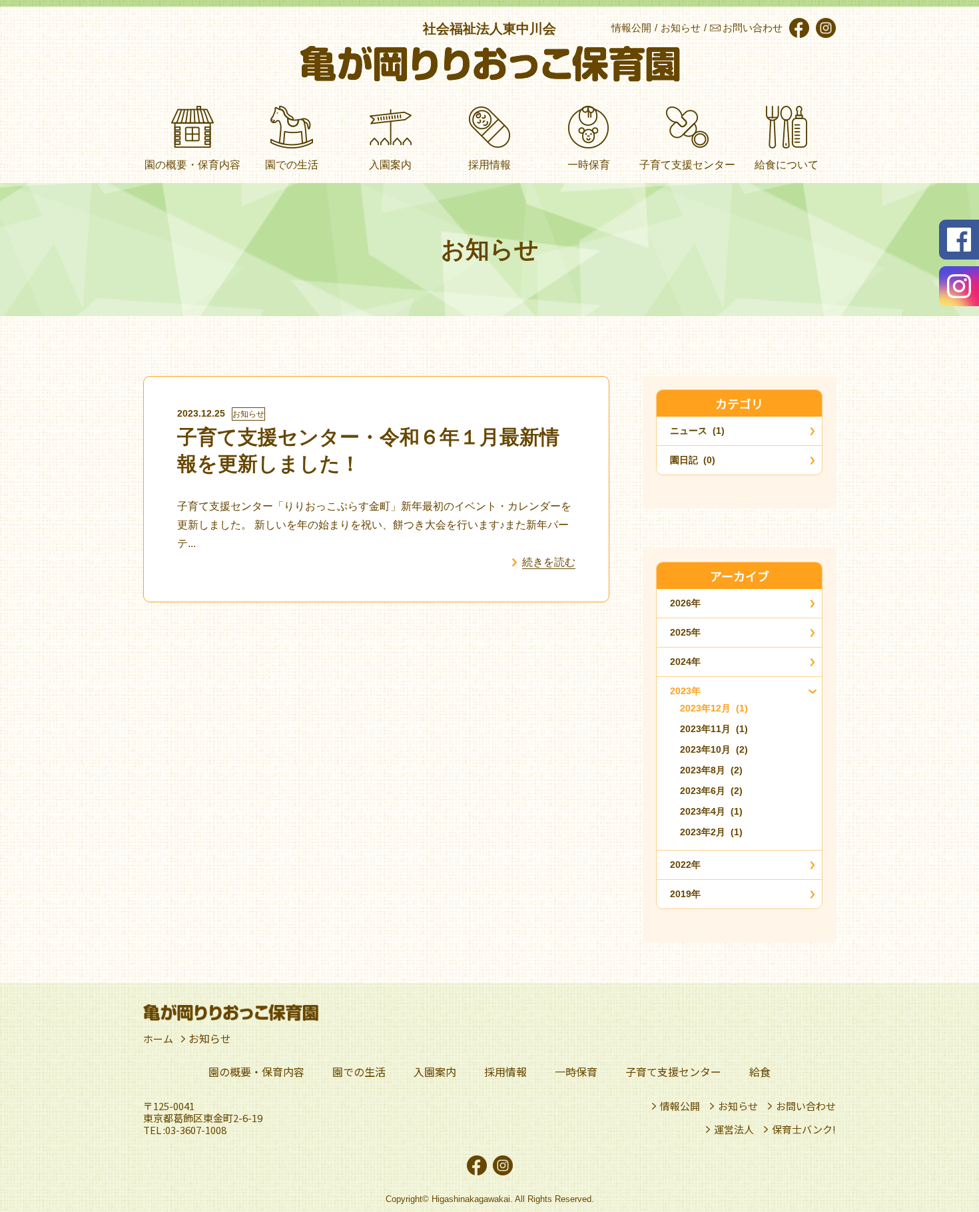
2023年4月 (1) (711, 811)
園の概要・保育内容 (256, 1072)
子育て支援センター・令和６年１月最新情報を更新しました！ (368, 450)
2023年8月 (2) (711, 770)
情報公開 (680, 1106)
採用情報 (505, 1072)
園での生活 (359, 1072)
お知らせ (248, 414)
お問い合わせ (806, 1106)
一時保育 (576, 1072)
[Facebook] (797, 28)
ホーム (159, 1039)
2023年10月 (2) (714, 749)
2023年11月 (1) (714, 728)
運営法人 (734, 1129)
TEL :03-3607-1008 (184, 1130)
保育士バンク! (804, 1129)
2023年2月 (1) (711, 832)
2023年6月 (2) (711, 790)
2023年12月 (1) (714, 708)
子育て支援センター (673, 1072)
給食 (760, 1072)
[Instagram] (824, 28)
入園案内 (435, 1072)
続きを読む (548, 562)
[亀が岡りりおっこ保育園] (490, 64)
